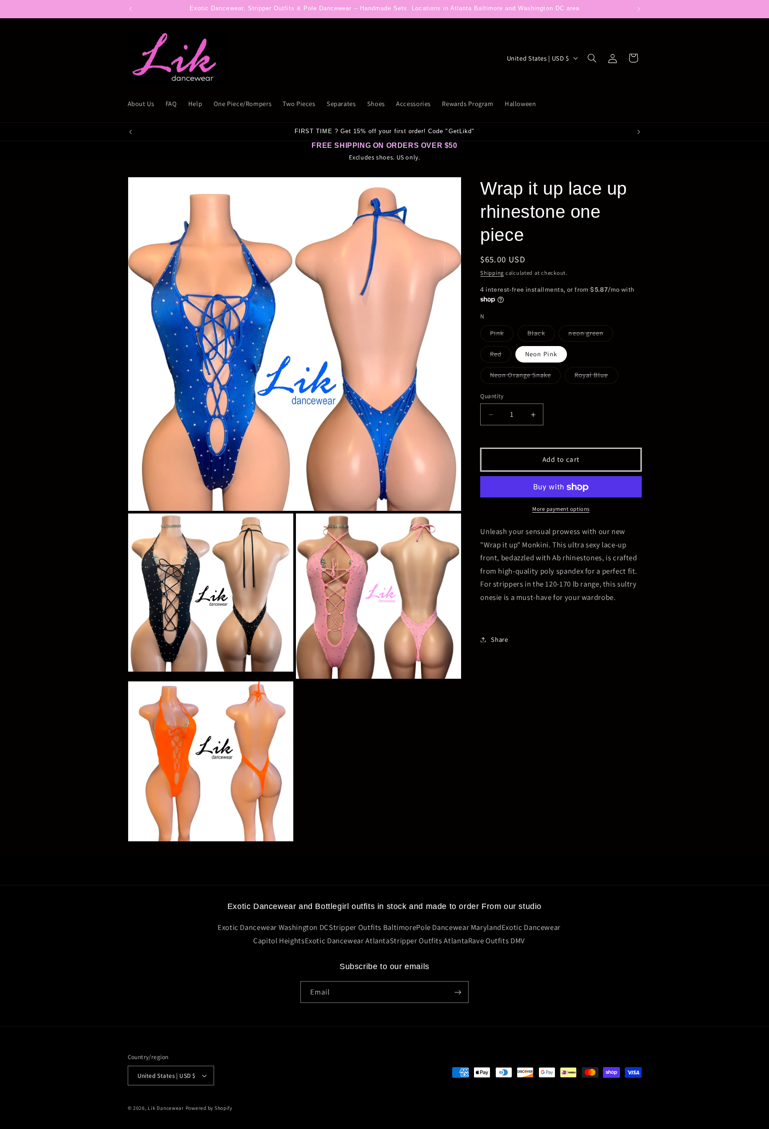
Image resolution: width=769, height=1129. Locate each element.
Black (540, 335)
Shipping (492, 273)
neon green (590, 335)
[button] (592, 58)
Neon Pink (541, 354)
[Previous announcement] (130, 9)
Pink (502, 335)
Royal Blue (596, 377)
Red (500, 356)
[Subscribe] (458, 992)
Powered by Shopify (209, 1108)
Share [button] (499, 639)
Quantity (491, 396)
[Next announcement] (638, 9)
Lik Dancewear (166, 1108)
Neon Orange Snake (525, 377)
